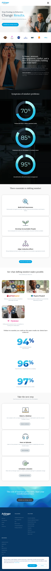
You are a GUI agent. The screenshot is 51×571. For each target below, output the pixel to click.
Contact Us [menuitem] (4, 526)
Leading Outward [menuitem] (5, 542)
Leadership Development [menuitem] (19, 517)
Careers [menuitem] (3, 522)
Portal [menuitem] (3, 554)
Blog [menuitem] (2, 546)
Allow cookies (32, 565)
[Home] (5, 3)
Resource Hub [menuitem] (4, 548)
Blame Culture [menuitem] (17, 523)
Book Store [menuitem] (4, 552)
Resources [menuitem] (4, 537)
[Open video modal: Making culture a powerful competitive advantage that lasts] (13, 286)
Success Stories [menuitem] (4, 550)
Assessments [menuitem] (4, 544)
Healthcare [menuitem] (30, 530)
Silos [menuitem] (15, 521)
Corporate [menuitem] (29, 528)
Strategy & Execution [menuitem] (18, 527)
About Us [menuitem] (3, 518)
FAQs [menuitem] (3, 524)
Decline (42, 565)
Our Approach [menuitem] (4, 520)
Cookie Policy (16, 562)
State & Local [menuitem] (30, 534)
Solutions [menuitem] (30, 513)
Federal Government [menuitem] (31, 532)
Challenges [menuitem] (17, 513)
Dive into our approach (25, 261)
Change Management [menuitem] (19, 525)
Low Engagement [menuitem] (18, 519)
